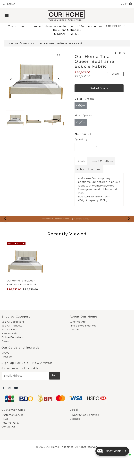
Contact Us (8, 426)
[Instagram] (9, 388)
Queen (80, 122)
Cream (80, 105)
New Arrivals (9, 333)
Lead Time (94, 169)
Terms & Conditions (101, 161)
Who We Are (78, 321)
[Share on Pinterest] (124, 53)
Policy (80, 169)
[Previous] (11, 79)
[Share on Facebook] (116, 53)
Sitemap (75, 418)
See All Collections (12, 321)
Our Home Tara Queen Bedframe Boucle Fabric (56, 43)
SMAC (5, 352)
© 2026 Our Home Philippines (54, 446)
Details (81, 161)
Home (9, 43)
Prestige (6, 356)
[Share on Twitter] (120, 53)
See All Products (11, 325)
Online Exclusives (12, 337)
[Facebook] (3, 388)
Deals (4, 341)
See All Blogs (9, 329)
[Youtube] (16, 388)
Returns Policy (10, 422)
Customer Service (12, 414)
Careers (74, 329)
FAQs (4, 418)
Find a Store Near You (83, 325)
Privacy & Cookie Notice (84, 414)
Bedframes (21, 43)
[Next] (58, 79)
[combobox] (33, 4)
